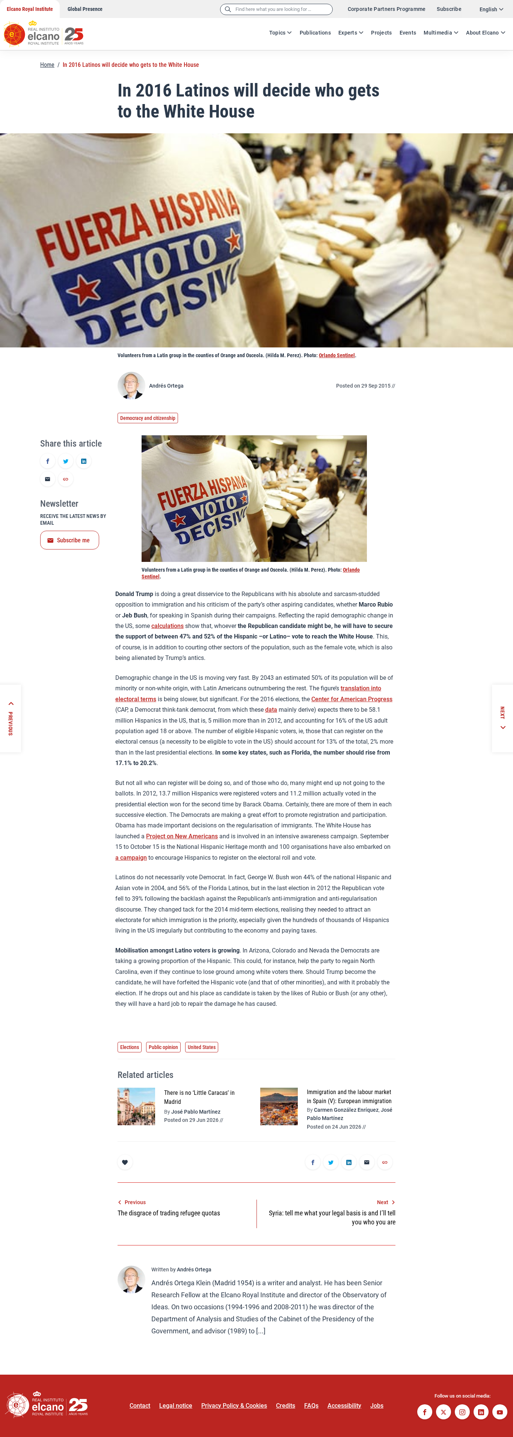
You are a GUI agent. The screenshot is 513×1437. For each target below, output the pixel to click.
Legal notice (175, 1405)
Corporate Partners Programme (387, 9)
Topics (277, 33)
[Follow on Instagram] (462, 1412)
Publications (315, 33)
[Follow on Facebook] (424, 1412)
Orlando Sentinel (337, 355)
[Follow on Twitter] (443, 1412)
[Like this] (125, 1162)
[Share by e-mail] (47, 480)
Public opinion (163, 1047)
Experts (347, 33)
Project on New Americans (182, 836)
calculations (167, 625)
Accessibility (344, 1405)
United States (202, 1047)
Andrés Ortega (166, 386)
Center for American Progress (351, 699)
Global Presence (85, 9)
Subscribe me (73, 540)
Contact (140, 1405)
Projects (381, 33)
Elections (129, 1047)
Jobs (376, 1405)
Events (408, 33)
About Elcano (482, 33)
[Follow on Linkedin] (481, 1412)
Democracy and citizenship (147, 418)
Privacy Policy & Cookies (234, 1405)
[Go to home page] (51, 30)
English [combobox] (488, 9)
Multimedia (438, 33)
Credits (285, 1405)
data (271, 709)
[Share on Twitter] (65, 462)
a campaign (131, 857)
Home (47, 64)
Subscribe (449, 9)
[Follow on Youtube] (499, 1412)
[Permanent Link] (65, 480)
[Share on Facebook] (47, 462)
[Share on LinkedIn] (83, 462)
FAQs (311, 1405)
